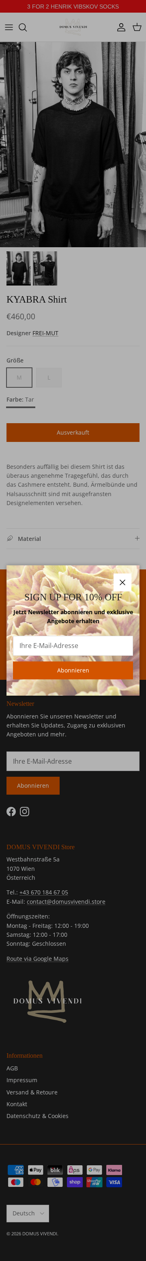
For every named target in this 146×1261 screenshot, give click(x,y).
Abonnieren (73, 670)
